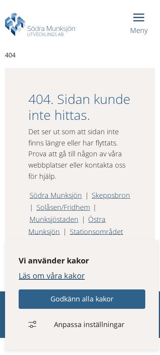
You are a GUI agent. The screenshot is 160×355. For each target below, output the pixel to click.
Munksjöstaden (54, 219)
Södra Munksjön (56, 195)
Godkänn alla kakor (81, 298)
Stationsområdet (96, 231)
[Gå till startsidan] (40, 24)
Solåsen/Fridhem (63, 207)
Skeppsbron (111, 195)
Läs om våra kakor (52, 275)
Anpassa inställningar (89, 324)
